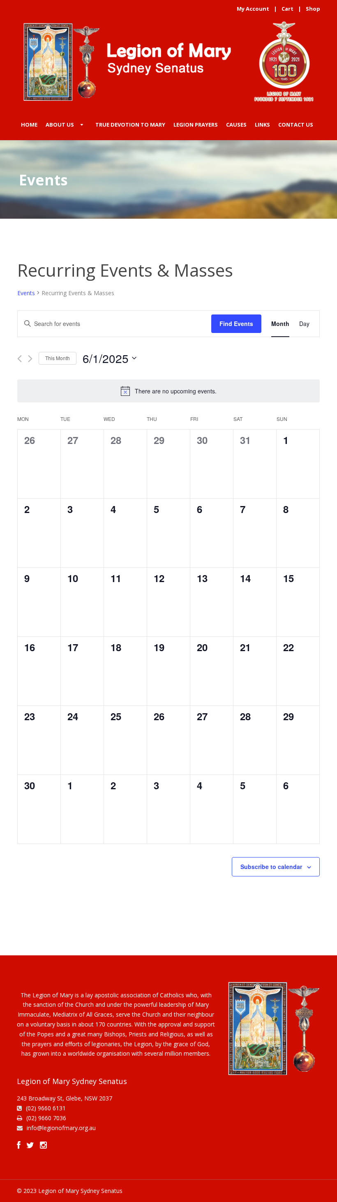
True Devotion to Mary (130, 124)
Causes (236, 124)
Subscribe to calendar (271, 866)
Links (262, 124)
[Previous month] (19, 359)
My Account (253, 8)
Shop (313, 8)
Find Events (236, 323)
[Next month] (30, 359)
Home (29, 124)
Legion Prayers (195, 124)
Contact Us (295, 124)
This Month (57, 357)
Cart (287, 8)
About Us (60, 124)
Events (26, 293)
